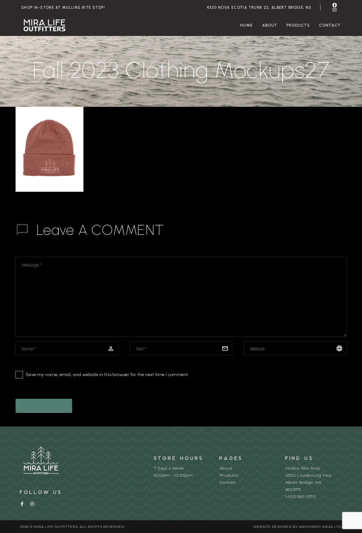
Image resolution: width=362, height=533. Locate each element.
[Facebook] (335, 5)
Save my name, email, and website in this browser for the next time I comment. (107, 374)
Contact (330, 25)
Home (246, 25)
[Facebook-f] (22, 504)
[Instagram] (335, 9)
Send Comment (44, 405)
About (269, 25)
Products (298, 25)
